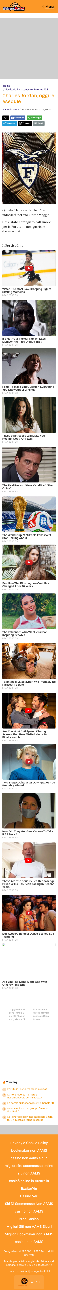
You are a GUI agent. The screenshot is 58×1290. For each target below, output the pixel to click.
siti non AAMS (29, 1173)
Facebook (19, 117)
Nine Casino (29, 1219)
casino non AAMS (29, 1211)
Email (40, 123)
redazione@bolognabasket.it (33, 1271)
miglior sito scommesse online (29, 1166)
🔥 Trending (9, 1082)
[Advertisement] (29, 48)
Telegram (10, 123)
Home (6, 85)
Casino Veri (29, 1196)
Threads (26, 123)
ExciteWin (29, 1188)
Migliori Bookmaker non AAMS (29, 1234)
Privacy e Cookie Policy (29, 1143)
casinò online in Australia (29, 1181)
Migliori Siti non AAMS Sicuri (29, 1226)
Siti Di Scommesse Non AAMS (29, 1204)
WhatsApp (35, 117)
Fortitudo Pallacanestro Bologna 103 (26, 89)
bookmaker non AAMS (29, 1150)
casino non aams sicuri (29, 1158)
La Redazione (11, 109)
